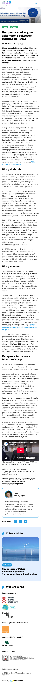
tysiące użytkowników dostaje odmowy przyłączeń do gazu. (20, 327)
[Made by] (16, 681)
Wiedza (14, 27)
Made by (5, 681)
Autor (16, 493)
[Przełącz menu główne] (36, 3)
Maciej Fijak (19, 44)
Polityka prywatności (10, 669)
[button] (15, 521)
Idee (5, 27)
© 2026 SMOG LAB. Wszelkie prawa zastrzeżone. (16, 674)
